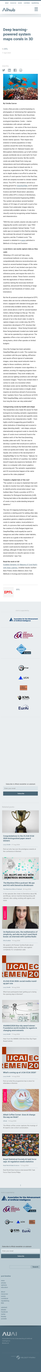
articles (3, 1283)
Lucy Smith (7, 844)
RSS (2, 1303)
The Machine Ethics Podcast (12, 889)
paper (23, 240)
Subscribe (21, 793)
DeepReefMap (22, 186)
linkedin (3, 1310)
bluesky (3, 1316)
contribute (27, 3)
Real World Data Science (11, 1165)
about (6, 3)
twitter (3, 1314)
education (4, 1287)
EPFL (6, 49)
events (20, 3)
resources (13, 3)
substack (4, 1307)
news (3, 1280)
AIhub (5, 1121)
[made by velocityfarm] (23, 1357)
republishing (35, 3)
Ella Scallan (7, 940)
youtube (4, 1319)
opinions (4, 1285)
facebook (4, 1312)
